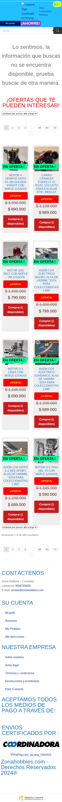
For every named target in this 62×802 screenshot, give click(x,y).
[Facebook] (4, 11)
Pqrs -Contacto (14, 689)
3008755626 (23, 585)
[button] (49, 11)
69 (47, 127)
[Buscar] (57, 30)
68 (39, 127)
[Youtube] (15, 11)
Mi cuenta (10, 23)
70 (55, 127)
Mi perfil (10, 612)
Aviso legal (12, 665)
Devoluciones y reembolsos (22, 681)
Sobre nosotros (14, 657)
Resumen (11, 620)
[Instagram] (10, 11)
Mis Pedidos (12, 628)
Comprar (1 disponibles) (15, 221)
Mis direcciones (14, 636)
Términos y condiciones (19, 673)
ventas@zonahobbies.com (27, 590)
